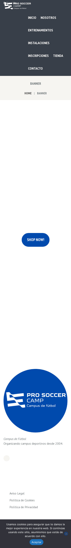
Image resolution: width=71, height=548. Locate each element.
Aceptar (37, 542)
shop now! (35, 239)
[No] (66, 534)
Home (28, 93)
